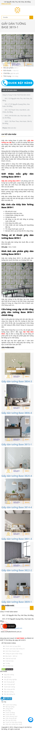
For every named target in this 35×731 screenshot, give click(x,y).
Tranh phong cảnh (11, 716)
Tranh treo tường (11, 705)
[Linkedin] (4, 635)
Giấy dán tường (9, 675)
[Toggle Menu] (2, 7)
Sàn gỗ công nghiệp (10, 679)
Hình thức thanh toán (12, 651)
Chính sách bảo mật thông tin (15, 649)
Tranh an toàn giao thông (13, 722)
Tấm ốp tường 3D (9, 694)
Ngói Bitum (7, 677)
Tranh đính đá (10, 714)
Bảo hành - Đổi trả (11, 656)
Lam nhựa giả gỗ (9, 684)
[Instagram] (2, 635)
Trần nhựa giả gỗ (10, 718)
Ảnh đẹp (8, 711)
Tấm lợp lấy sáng (10, 720)
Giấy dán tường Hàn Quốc (13, 724)
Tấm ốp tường (9, 707)
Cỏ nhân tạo (9, 666)
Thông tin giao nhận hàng (13, 653)
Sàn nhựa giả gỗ (9, 682)
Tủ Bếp (7, 663)
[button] (17, 83)
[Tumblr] (6, 635)
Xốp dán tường (9, 692)
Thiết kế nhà (9, 661)
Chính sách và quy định (13, 646)
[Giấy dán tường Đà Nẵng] (17, 10)
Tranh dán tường (9, 687)
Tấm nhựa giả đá (9, 689)
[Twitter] (1, 635)
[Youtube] (3, 635)
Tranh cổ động (10, 712)
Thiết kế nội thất (10, 658)
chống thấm (9, 709)
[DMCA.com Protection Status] (7, 669)
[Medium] (5, 635)
